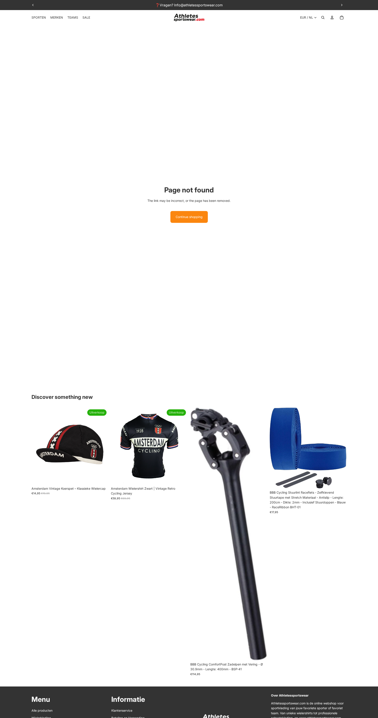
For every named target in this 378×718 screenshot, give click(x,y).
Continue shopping (189, 217)
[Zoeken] (323, 17)
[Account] (332, 17)
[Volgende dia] (341, 5)
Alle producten (42, 710)
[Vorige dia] (33, 5)
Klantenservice (121, 710)
